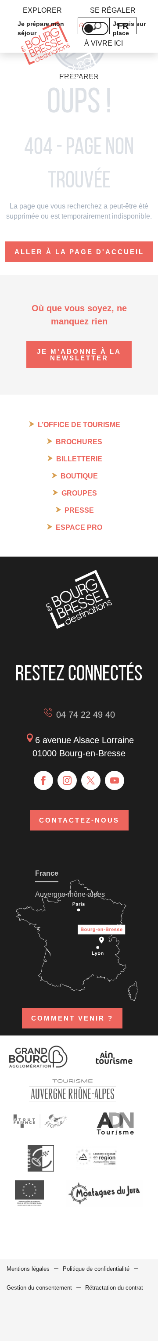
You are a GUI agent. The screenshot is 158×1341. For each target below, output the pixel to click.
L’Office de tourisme (79, 424)
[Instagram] (67, 780)
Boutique (79, 476)
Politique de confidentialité (96, 1269)
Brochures (79, 442)
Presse (79, 510)
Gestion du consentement (39, 1287)
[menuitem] (42, 10)
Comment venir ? (72, 1018)
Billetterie (79, 459)
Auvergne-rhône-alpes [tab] (70, 894)
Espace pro (79, 527)
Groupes (79, 493)
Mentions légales (28, 1269)
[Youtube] (114, 780)
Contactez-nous (79, 820)
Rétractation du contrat (114, 1287)
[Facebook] (43, 780)
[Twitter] (91, 780)
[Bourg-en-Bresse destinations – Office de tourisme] (79, 626)
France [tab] (46, 873)
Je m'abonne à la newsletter (79, 355)
